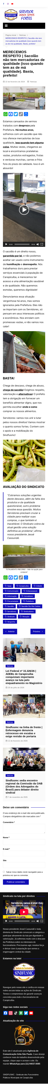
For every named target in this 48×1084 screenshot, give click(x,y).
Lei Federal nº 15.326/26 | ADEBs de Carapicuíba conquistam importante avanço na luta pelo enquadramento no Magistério (24, 677)
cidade (39, 586)
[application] (24, 210)
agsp (9, 586)
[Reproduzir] (6, 244)
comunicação (12, 591)
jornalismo (28, 596)
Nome (6, 837)
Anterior (11, 631)
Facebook (4, 4)
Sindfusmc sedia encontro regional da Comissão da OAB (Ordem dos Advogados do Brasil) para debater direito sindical (24, 786)
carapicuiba (24, 586)
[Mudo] (37, 244)
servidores (11, 611)
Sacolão (10, 606)
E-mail (6, 849)
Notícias (33, 82)
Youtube (12, 4)
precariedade (12, 601)
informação (12, 596)
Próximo (36, 631)
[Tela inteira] (42, 244)
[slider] (22, 244)
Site (4, 860)
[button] (24, 210)
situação (25, 617)
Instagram (8, 4)
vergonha (11, 622)
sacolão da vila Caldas (30, 606)
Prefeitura (30, 601)
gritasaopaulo (31, 591)
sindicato (11, 617)
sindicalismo (29, 611)
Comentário (9, 822)
